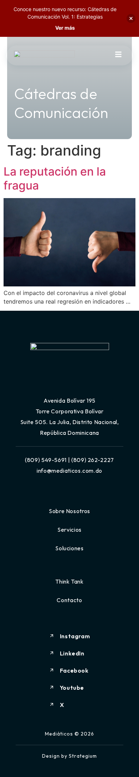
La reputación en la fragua (55, 178)
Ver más (65, 28)
